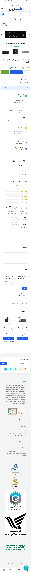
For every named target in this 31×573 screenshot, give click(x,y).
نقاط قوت (24, 248)
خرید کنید (5, 72)
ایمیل (25, 269)
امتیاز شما (24, 217)
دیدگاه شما (23, 228)
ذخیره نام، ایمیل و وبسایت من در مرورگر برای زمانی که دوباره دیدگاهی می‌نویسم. (15, 277)
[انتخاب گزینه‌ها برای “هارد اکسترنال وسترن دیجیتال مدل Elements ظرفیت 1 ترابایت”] (8, 338)
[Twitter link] (27, 83)
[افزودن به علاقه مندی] (19, 317)
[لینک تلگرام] (21, 83)
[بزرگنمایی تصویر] (27, 45)
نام (26, 262)
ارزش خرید (24, 220)
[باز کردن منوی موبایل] (29, 8)
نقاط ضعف (24, 255)
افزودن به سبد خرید (16, 72)
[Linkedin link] (23, 83)
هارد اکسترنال (25, 329)
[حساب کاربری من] (2, 8)
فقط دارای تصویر (21, 296)
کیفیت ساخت (23, 222)
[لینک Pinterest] (25, 83)
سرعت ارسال (23, 225)
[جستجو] (3, 13)
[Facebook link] (29, 83)
